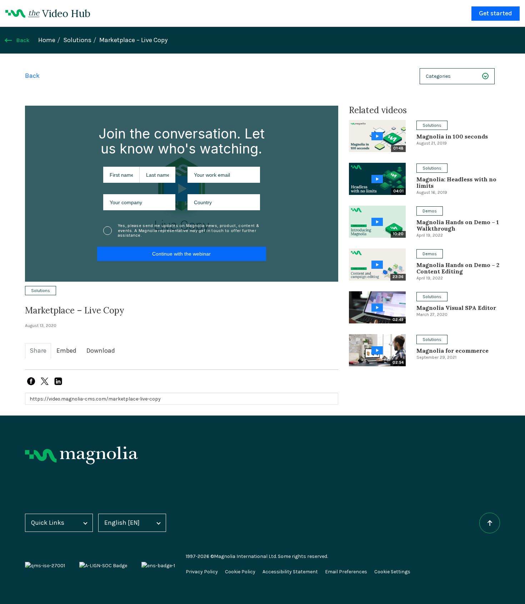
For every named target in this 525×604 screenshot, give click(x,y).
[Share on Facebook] (31, 381)
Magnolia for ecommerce (452, 350)
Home (46, 40)
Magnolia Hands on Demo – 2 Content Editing (457, 268)
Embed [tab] (66, 350)
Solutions (77, 40)
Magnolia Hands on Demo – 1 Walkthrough (457, 225)
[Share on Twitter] (45, 381)
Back (23, 40)
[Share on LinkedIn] (58, 381)
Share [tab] (38, 350)
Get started (495, 13)
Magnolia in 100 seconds (452, 136)
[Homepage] (81, 455)
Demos (429, 210)
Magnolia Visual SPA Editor (456, 307)
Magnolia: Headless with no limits (456, 182)
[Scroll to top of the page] (489, 523)
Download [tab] (100, 350)
